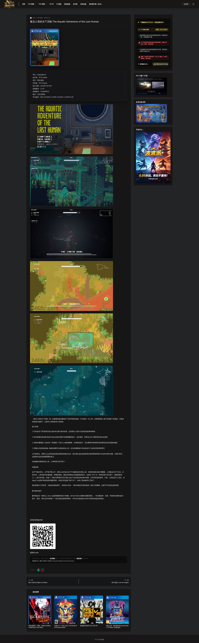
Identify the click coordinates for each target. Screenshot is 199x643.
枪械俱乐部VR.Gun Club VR (88, 626)
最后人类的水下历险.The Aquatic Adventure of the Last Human (57, 561)
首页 (23, 4)
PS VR (52, 4)
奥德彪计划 (35, 561)
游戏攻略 (67, 4)
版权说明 (79, 558)
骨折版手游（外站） (95, 4)
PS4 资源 (40, 17)
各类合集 (83, 4)
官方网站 (52, 558)
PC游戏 (58, 4)
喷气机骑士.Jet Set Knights (120, 582)
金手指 (75, 4)
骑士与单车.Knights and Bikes (38, 582)
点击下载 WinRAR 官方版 (161, 64)
